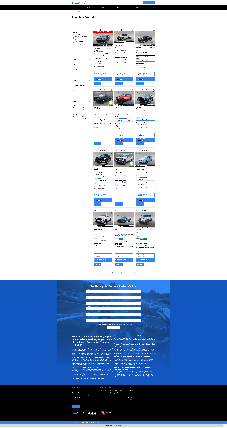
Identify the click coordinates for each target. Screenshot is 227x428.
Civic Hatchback (102, 393)
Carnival (119, 392)
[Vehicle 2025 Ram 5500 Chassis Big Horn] (124, 37)
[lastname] (88, 306)
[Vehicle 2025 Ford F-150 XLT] (124, 159)
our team (129, 350)
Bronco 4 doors (102, 392)
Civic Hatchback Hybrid (110, 393)
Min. (73, 107)
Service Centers (131, 395)
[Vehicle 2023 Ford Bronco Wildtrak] (124, 98)
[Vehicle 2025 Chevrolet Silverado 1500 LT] (103, 219)
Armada (115, 390)
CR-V (111, 392)
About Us (129, 401)
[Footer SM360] (118, 425)
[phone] (88, 312)
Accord (101, 390)
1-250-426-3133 (77, 397)
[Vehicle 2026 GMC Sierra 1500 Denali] (145, 38)
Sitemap (87, 422)
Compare (111, 30)
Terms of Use (92, 422)
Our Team (130, 399)
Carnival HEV (124, 392)
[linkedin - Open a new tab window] (72, 402)
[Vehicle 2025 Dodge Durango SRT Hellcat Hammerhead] (103, 38)
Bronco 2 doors (120, 390)
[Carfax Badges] (138, 59)
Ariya (113, 390)
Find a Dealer (130, 397)
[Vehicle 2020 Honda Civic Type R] (124, 219)
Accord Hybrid (105, 390)
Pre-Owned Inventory (132, 393)
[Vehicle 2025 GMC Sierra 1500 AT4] (103, 98)
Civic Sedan (116, 393)
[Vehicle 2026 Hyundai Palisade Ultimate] (103, 159)
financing (121, 349)
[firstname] (88, 300)
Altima (110, 390)
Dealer (88, 295)
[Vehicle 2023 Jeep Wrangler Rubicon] (145, 219)
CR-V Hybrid (115, 392)
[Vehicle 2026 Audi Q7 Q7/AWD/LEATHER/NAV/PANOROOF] (145, 98)
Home (73, 11)
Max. (83, 107)
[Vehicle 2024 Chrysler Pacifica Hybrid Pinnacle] (145, 159)
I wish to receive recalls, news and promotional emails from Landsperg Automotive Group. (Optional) (114, 324)
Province (88, 289)
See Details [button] (97, 83)
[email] (87, 317)
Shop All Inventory (131, 390)
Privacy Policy (97, 422)
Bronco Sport (108, 392)
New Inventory (130, 392)
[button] (149, 2)
